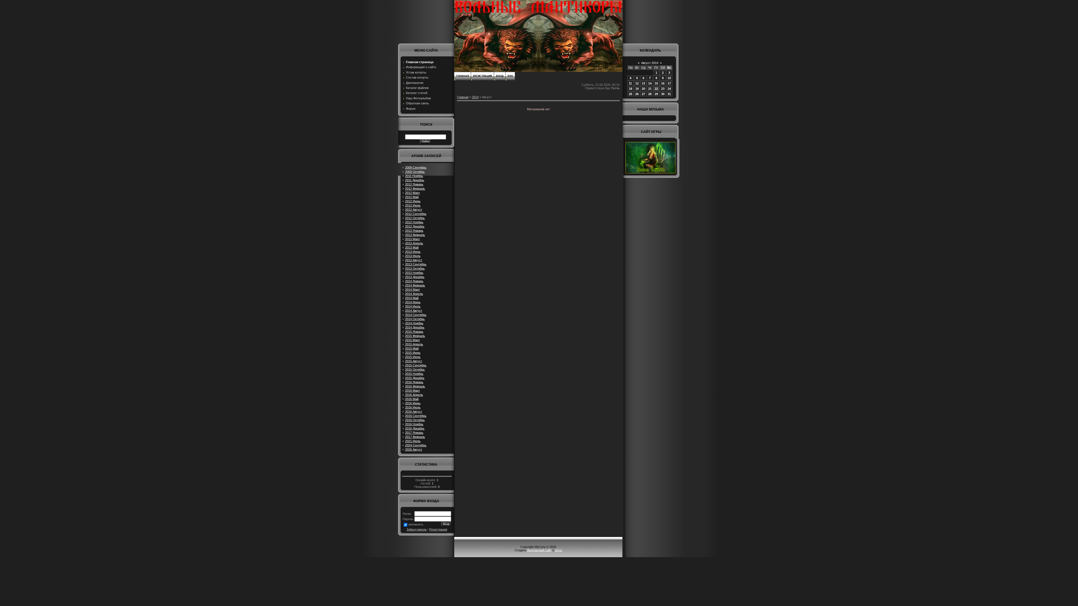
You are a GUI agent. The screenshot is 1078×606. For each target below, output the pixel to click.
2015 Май (412, 348)
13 (643, 83)
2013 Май (412, 247)
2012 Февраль (415, 188)
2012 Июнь (413, 201)
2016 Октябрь (415, 420)
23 (662, 88)
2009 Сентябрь (415, 167)
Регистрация (438, 529)
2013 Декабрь (414, 277)
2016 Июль (413, 407)
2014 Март (412, 289)
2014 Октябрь (415, 319)
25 (630, 94)
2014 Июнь (413, 302)
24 (669, 88)
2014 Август (413, 310)
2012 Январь (414, 184)
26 (637, 94)
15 (656, 83)
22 (656, 88)
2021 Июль (413, 441)
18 (630, 88)
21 (650, 88)
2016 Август (413, 411)
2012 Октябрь (415, 218)
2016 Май (412, 399)
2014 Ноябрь (414, 323)
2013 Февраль (415, 235)
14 (650, 83)
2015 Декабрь (414, 378)
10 (669, 78)
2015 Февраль (415, 336)
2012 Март (412, 192)
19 (637, 88)
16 (662, 83)
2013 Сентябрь (415, 264)
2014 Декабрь (414, 327)
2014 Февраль (415, 285)
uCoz (558, 550)
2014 (475, 97)
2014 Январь (414, 281)
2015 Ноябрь (414, 373)
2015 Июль (413, 357)
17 (669, 83)
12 (637, 83)
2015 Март (412, 340)
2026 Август (413, 449)
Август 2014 (649, 63)
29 (656, 94)
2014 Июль (413, 306)
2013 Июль (413, 256)
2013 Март (412, 239)
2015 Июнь (413, 352)
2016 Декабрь (414, 428)
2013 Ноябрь (414, 272)
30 (662, 94)
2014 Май (412, 298)
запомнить (415, 524)
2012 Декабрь (414, 226)
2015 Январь (414, 331)
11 (630, 83)
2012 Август (413, 209)
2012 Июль (413, 205)
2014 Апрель (414, 293)
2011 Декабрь (414, 180)
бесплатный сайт (539, 550)
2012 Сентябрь (415, 213)
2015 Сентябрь (415, 365)
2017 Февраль (415, 437)
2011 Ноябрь (414, 176)
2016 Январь (414, 382)
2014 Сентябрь (415, 314)
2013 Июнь (413, 251)
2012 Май (412, 197)
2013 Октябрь (415, 268)
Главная (462, 76)
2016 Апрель (414, 394)
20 (643, 88)
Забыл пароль (416, 529)
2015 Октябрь (415, 369)
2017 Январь (414, 432)
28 (650, 94)
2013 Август (413, 260)
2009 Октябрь (415, 171)
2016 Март (412, 390)
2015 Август (413, 361)
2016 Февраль (415, 386)
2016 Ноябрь (414, 424)
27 (643, 94)
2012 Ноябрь (414, 222)
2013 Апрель (414, 243)
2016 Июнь (413, 403)
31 (669, 94)
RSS (510, 76)
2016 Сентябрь (415, 415)
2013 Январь (414, 230)
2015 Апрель (414, 344)
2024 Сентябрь (415, 445)
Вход (499, 76)
